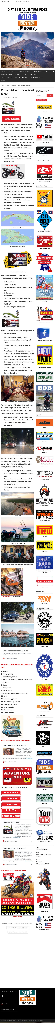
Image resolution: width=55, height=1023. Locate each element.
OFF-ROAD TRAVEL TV (44, 505)
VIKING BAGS (44, 746)
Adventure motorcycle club (14, 923)
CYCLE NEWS (44, 301)
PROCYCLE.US (44, 551)
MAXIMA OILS (44, 452)
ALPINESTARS (44, 155)
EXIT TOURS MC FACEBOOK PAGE (44, 841)
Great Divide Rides (6, 74)
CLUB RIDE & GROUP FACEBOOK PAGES (44, 340)
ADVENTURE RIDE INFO (30, 74)
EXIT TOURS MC (17, 916)
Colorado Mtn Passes (36, 77)
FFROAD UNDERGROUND (45, 520)
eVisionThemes (39, 1020)
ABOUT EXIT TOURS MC (20, 77)
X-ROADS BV (44, 803)
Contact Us (18, 74)
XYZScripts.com (32, 1022)
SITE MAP (3, 81)
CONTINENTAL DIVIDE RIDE (45, 323)
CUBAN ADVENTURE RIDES (45, 248)
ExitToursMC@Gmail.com (42, 849)
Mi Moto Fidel (6, 596)
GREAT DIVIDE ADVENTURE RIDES (44, 367)
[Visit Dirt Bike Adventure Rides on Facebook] (2, 996)
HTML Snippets (23, 1022)
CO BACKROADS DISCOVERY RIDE (44, 231)
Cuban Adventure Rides (26, 923)
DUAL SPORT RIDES (5, 77)
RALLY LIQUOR (44, 572)
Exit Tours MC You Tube (44, 142)
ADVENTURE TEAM (44, 911)
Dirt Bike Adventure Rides (27, 9)
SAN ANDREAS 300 (44, 646)
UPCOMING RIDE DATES (24, 71)
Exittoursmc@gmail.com (8, 1009)
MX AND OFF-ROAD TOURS (44, 130)
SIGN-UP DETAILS (38, 71)
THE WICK (45, 789)
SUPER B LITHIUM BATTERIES (44, 711)
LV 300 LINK (44, 441)
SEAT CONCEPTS (44, 679)
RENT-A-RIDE (44, 587)
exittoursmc (15, 97)
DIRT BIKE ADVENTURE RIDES (12, 1020)
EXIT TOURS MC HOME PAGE (7, 71)
